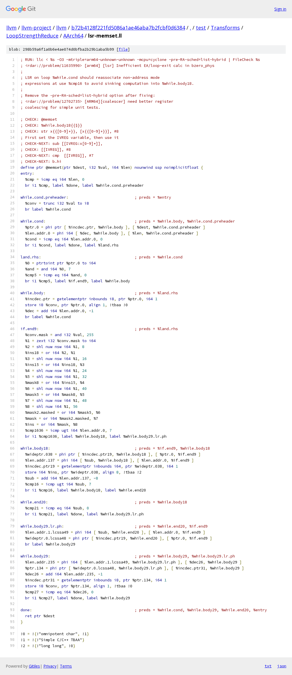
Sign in (280, 9)
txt (268, 665)
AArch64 (73, 35)
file (123, 49)
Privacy (49, 666)
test (201, 27)
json (281, 665)
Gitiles (34, 666)
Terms (66, 666)
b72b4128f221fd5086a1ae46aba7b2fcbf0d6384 (128, 27)
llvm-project (36, 27)
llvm (11, 27)
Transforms (225, 27)
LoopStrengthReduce (32, 35)
